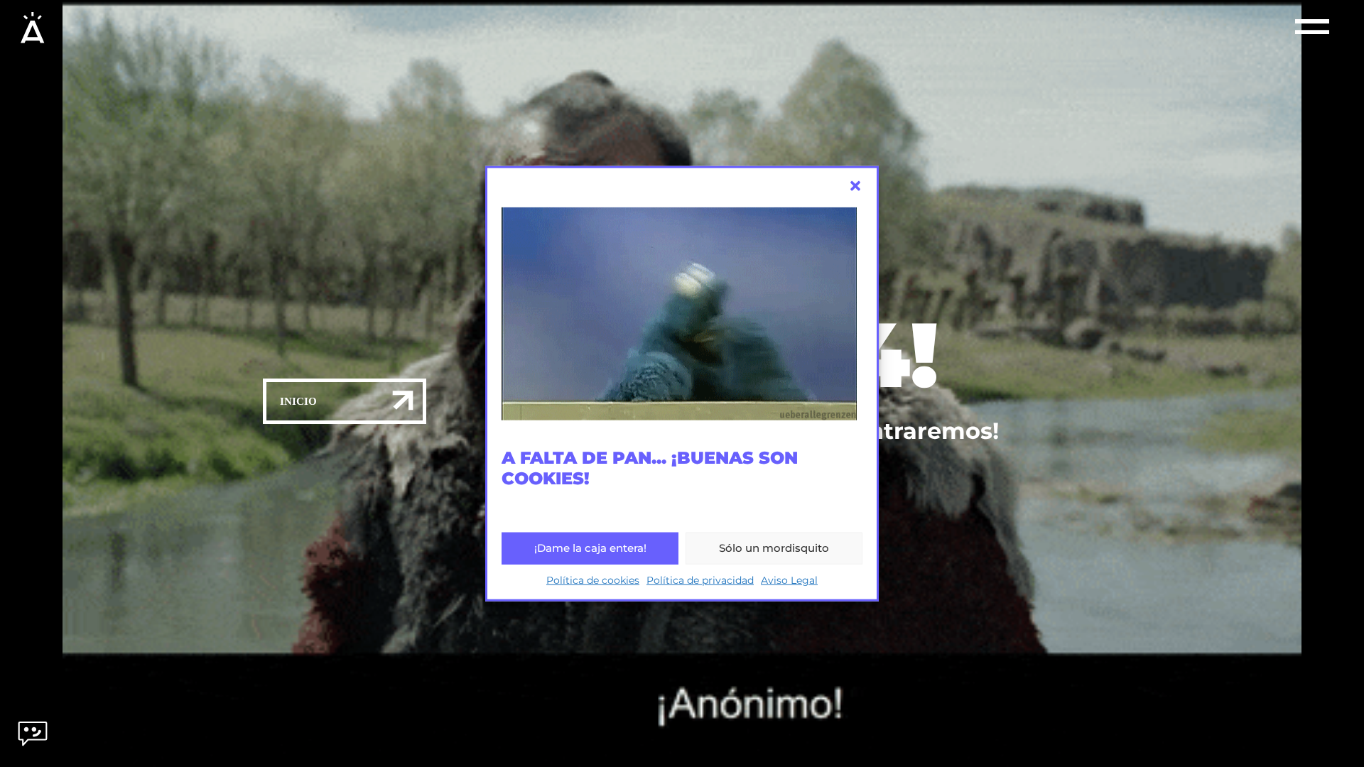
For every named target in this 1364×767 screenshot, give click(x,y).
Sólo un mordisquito (774, 548)
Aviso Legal (789, 579)
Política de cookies (592, 579)
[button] (855, 186)
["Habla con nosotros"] (33, 743)
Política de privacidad (700, 579)
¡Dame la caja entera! (590, 548)
